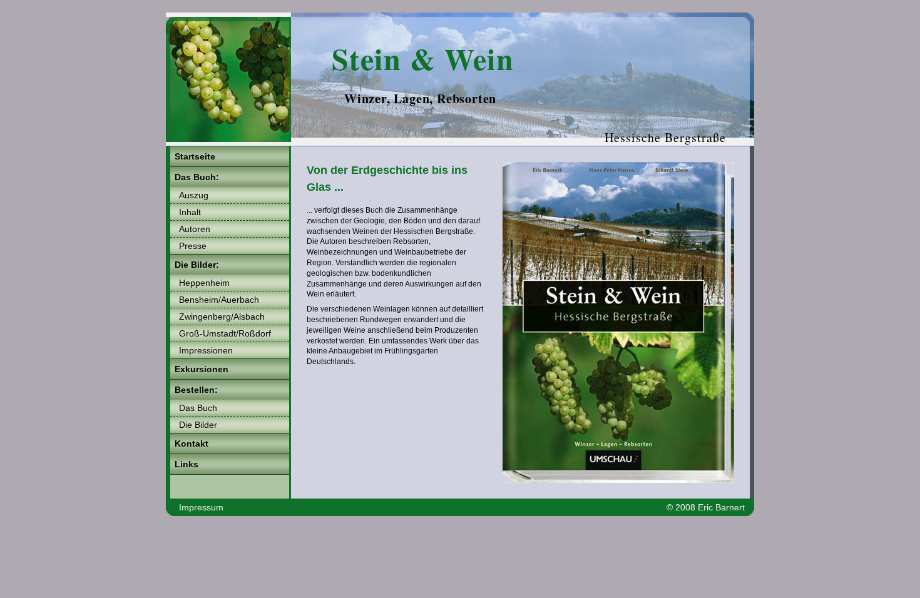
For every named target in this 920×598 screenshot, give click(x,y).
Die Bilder (198, 425)
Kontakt (191, 443)
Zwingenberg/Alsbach (222, 317)
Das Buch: (197, 177)
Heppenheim (204, 283)
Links (186, 464)
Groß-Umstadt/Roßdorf (225, 333)
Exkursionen (201, 369)
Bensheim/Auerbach (219, 300)
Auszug (193, 195)
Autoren (194, 229)
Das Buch (198, 408)
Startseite (195, 156)
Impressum (201, 507)
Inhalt (190, 212)
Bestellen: (196, 390)
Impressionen (206, 350)
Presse (193, 246)
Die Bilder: (197, 265)
